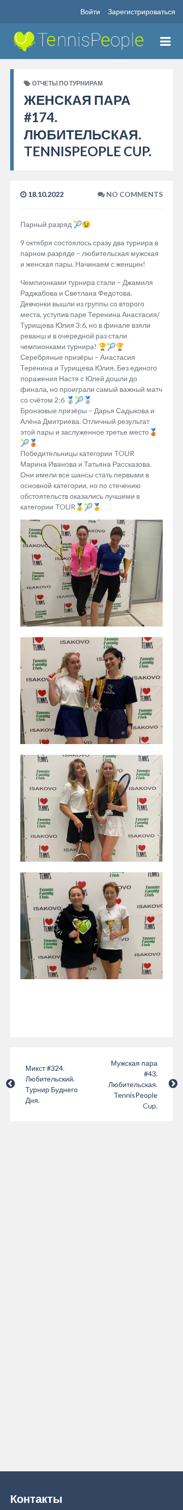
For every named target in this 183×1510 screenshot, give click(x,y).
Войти (90, 11)
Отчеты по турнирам (67, 83)
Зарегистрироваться (141, 11)
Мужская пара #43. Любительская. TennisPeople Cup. (133, 1084)
